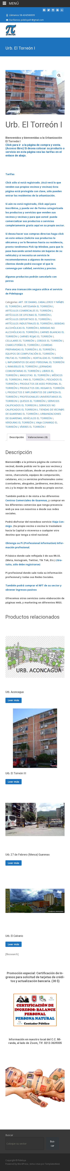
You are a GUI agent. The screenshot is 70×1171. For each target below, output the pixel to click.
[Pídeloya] (8, 29)
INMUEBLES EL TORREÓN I (22, 366)
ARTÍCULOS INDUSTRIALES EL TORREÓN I (29, 323)
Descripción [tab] (17, 437)
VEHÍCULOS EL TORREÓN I (38, 418)
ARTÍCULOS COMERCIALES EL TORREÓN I (28, 310)
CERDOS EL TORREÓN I (50, 340)
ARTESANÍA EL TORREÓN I (38, 306)
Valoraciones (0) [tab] (38, 437)
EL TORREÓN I (47, 349)
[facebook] (44, 11)
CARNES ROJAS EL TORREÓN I (37, 336)
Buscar (9, 1135)
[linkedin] (62, 11)
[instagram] (53, 11)
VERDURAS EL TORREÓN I (20, 422)
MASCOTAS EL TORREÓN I (35, 375)
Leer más (13, 700)
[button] (59, 75)
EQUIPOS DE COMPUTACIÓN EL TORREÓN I (30, 353)
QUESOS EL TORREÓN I (33, 401)
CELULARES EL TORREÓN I (20, 340)
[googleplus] (57, 11)
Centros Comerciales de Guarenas (26, 500)
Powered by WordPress (17, 1163)
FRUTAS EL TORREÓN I (18, 358)
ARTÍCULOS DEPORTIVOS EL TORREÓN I (28, 319)
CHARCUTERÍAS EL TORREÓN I (22, 345)
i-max (38, 1163)
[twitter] (48, 11)
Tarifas (9, 174)
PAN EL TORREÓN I (34, 379)
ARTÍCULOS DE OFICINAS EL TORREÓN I (28, 314)
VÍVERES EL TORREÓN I (33, 426)
